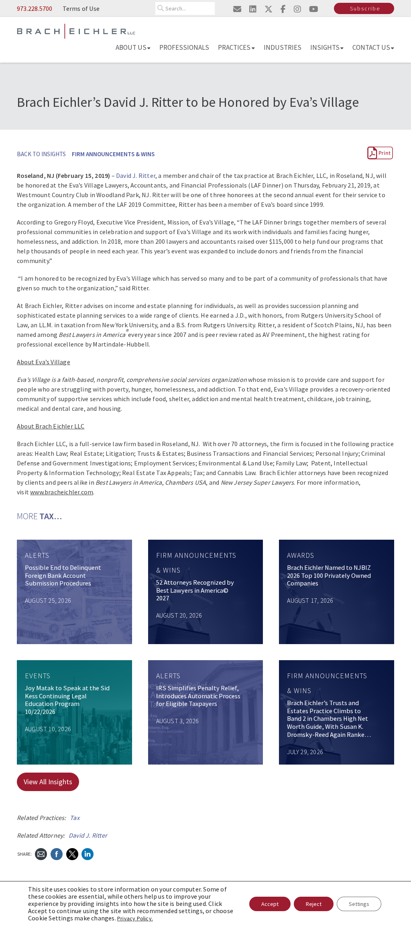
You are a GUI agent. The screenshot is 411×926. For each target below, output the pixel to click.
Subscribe (365, 8)
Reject (313, 904)
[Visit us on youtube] (313, 9)
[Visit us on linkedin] (252, 9)
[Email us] (237, 9)
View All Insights (48, 781)
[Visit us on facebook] (283, 9)
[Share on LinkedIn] (87, 853)
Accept (270, 904)
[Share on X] (72, 853)
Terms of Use (81, 8)
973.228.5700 (34, 8)
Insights (325, 47)
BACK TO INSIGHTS (41, 154)
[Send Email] (41, 853)
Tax (74, 818)
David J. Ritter (135, 175)
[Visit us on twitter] (269, 9)
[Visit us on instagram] (297, 9)
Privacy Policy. (135, 918)
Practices (234, 47)
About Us (131, 47)
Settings (359, 904)
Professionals (184, 47)
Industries (282, 47)
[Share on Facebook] (57, 853)
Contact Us (371, 47)
